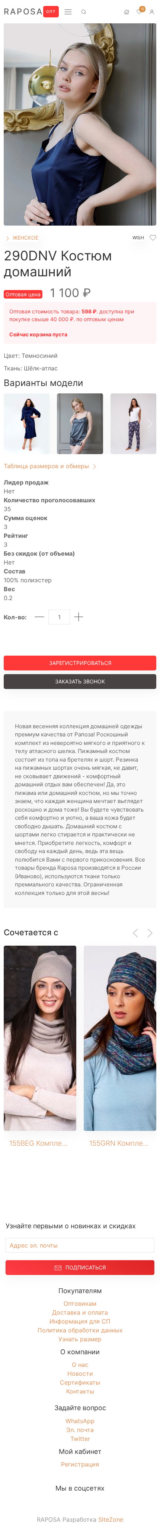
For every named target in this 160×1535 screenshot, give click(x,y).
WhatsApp (80, 1421)
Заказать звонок (80, 681)
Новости (80, 1373)
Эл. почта (80, 1430)
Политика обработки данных (80, 1330)
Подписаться (85, 1267)
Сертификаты (80, 1382)
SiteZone (110, 1519)
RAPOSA (23, 11)
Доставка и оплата (80, 1312)
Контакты (80, 1391)
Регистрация (80, 1464)
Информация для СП (80, 1321)
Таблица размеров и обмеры (47, 466)
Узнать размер (80, 1339)
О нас (80, 1364)
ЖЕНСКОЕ (24, 237)
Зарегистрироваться (80, 663)
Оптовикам (80, 1303)
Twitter (80, 1438)
